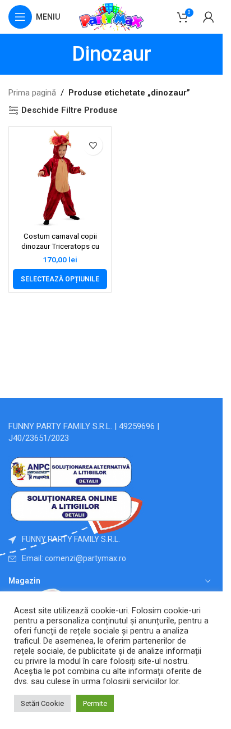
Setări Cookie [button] (42, 703)
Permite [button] (95, 703)
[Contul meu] (208, 17)
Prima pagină (32, 93)
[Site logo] (111, 16)
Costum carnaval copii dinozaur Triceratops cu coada (60, 246)
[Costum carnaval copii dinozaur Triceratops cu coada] (60, 178)
